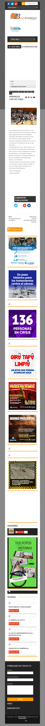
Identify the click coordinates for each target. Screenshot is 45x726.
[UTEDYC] (12, 591)
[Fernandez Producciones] (22, 586)
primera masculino (14, 91)
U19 (12, 84)
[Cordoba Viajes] (15, 32)
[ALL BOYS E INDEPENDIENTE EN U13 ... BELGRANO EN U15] (22, 630)
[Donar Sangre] (9, 304)
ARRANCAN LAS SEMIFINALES (19, 648)
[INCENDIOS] (22, 409)
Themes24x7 (22, 718)
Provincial (21, 91)
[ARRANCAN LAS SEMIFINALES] (22, 645)
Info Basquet (22, 717)
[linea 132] (22, 337)
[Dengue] (22, 376)
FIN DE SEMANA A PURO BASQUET (20, 607)
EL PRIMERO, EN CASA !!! (17, 620)
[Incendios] (22, 488)
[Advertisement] (22, 64)
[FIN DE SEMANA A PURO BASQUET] (22, 604)
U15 (29, 91)
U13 (26, 91)
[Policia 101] (9, 449)
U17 (33, 91)
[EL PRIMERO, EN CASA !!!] (22, 617)
